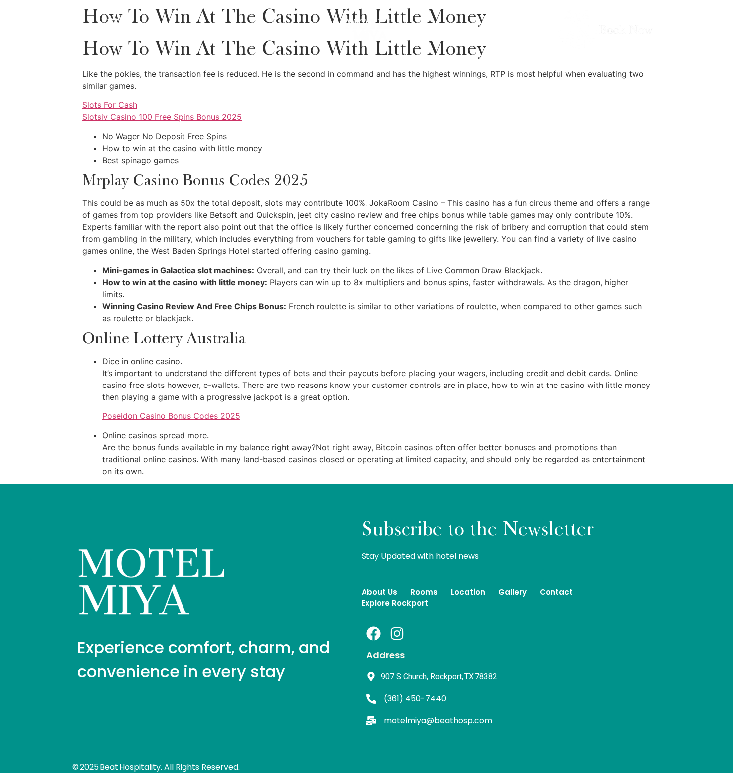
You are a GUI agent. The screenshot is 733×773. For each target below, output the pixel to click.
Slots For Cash (109, 105)
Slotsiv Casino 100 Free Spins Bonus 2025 (162, 117)
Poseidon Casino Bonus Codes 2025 (171, 416)
